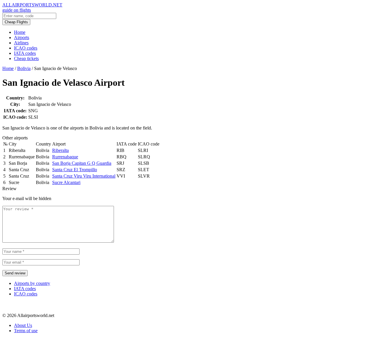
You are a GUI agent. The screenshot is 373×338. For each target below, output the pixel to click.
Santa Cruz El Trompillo (74, 169)
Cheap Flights (16, 22)
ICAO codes (25, 47)
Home (19, 32)
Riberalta (60, 150)
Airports (21, 37)
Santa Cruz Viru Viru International (83, 176)
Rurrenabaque (65, 156)
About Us (23, 325)
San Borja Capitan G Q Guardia (81, 163)
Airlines (21, 42)
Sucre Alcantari (66, 182)
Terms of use (26, 330)
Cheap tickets (26, 58)
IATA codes (25, 53)
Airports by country (32, 283)
